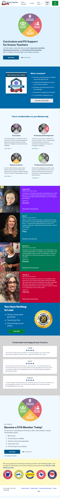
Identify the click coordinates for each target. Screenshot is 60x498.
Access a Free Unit (41, 100)
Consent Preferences (45, 488)
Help (38, 491)
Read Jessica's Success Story (30, 209)
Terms (54, 488)
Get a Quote (38, 3)
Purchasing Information (10, 456)
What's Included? (23, 3)
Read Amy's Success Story (29, 238)
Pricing (32, 3)
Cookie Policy (34, 488)
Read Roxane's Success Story (30, 267)
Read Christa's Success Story (30, 299)
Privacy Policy (25, 488)
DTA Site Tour (27, 57)
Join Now (55, 3)
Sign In (47, 3)
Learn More (7, 148)
